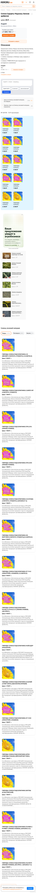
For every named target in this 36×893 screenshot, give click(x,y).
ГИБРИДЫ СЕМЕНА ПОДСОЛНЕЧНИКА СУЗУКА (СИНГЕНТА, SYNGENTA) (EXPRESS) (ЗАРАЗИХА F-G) (18, 148)
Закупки (30, 333)
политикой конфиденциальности (12, 889)
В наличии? (15, 88)
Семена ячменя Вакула (16, 283)
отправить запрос (6, 74)
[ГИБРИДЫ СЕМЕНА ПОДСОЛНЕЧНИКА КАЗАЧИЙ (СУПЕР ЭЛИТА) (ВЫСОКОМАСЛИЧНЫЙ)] (8, 678)
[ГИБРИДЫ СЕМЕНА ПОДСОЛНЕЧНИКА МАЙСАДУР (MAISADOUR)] (8, 642)
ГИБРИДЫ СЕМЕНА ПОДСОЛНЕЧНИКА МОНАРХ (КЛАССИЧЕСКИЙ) (7, 203)
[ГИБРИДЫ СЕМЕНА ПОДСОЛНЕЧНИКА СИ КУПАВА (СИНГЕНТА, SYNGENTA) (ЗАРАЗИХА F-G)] (8, 495)
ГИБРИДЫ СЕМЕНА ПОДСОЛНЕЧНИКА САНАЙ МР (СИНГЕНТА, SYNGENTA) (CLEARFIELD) (7, 166)
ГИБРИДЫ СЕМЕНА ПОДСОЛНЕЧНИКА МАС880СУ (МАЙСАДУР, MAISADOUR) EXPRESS (7, 129)
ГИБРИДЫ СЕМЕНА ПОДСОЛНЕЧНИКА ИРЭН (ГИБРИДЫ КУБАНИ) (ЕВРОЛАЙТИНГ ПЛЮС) (16, 755)
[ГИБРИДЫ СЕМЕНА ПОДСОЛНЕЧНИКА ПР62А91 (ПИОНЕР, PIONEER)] (8, 423)
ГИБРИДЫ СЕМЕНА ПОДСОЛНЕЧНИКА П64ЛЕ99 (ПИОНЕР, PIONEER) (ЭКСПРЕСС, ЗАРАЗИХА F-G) (17, 864)
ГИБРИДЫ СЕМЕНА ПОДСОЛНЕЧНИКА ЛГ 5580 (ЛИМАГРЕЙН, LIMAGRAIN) (16, 719)
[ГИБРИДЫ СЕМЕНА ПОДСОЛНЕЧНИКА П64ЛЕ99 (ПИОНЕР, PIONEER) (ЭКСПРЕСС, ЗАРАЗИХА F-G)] (8, 859)
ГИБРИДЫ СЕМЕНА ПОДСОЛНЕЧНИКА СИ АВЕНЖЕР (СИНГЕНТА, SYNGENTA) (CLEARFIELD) (17, 355)
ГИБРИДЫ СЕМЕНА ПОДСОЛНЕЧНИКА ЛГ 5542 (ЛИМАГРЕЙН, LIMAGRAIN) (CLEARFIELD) (16, 572)
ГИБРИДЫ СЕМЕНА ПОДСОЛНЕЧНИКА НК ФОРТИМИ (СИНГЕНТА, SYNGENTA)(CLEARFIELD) (7, 148)
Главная (3, 10)
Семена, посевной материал (19, 10)
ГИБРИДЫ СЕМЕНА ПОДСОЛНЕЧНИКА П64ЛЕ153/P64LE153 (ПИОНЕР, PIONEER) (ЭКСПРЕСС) (15, 609)
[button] (33, 6)
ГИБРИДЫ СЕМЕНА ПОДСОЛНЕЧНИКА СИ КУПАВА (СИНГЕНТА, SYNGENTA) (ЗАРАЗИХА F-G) (17, 500)
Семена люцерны (17, 292)
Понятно (30, 888)
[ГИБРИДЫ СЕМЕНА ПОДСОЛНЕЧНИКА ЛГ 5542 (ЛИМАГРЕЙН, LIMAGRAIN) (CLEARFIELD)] (8, 568)
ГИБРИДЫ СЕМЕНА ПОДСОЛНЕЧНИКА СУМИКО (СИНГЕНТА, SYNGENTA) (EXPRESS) (17, 166)
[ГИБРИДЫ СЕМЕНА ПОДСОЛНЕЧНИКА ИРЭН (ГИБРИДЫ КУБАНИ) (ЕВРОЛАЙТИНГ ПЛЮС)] (8, 751)
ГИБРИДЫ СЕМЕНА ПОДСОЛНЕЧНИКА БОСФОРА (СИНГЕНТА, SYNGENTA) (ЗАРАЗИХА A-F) (17, 129)
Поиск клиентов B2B (13, 248)
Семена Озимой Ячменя (16, 263)
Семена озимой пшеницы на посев (17, 253)
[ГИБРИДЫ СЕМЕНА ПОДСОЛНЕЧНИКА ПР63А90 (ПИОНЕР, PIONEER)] (8, 459)
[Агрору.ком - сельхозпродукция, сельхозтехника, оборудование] (6, 2)
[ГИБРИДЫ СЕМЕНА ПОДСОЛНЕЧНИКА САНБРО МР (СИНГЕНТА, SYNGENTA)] (8, 387)
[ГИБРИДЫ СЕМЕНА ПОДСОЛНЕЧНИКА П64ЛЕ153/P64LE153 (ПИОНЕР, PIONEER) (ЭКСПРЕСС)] (8, 604)
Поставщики (18, 333)
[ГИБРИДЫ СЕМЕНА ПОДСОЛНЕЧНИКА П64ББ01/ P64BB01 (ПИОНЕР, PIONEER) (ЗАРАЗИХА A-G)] (8, 823)
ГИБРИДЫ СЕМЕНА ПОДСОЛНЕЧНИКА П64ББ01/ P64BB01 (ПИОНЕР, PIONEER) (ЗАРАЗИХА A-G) (18, 185)
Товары (8, 10)
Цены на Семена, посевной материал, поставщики (14, 100)
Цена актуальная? (25, 88)
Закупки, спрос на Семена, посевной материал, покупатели (16, 106)
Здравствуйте (6, 88)
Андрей (4, 24)
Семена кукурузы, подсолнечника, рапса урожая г (17, 313)
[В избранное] (31, 14)
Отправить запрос (13, 41)
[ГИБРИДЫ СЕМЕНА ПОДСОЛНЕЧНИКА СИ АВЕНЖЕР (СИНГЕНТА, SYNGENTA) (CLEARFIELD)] (8, 351)
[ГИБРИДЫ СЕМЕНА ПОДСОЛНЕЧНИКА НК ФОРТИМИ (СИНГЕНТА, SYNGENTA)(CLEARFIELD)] (8, 532)
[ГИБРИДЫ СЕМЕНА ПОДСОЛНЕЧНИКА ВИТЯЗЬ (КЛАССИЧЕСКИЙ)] (8, 787)
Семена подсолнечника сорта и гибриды (17, 303)
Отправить (6, 92)
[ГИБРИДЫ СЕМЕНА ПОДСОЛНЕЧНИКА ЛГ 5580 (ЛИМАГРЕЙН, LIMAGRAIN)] (8, 714)
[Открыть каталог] (22, 2)
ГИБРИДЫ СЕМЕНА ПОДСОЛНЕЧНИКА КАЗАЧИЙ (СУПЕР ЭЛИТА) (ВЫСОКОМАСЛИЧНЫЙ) (17, 683)
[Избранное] (30, 2)
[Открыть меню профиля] (33, 2)
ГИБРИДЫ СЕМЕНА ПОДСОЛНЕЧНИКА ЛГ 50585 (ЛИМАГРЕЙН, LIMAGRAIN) (7, 185)
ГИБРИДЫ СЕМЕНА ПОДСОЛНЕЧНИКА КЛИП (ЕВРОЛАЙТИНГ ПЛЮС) (18, 203)
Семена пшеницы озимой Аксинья (17, 273)
